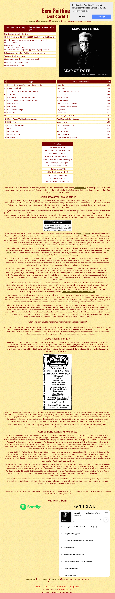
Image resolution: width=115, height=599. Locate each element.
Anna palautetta (66, 589)
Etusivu (38, 586)
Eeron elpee (68, 327)
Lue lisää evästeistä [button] (80, 11)
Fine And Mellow (84, 234)
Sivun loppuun (30, 21)
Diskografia (56, 21)
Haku (65, 586)
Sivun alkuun (30, 579)
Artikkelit (47, 586)
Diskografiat (56, 586)
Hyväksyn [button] (101, 17)
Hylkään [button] (82, 17)
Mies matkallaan (80, 188)
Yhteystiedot (74, 586)
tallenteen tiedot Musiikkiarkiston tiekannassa (78, 292)
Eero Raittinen (43, 21)
